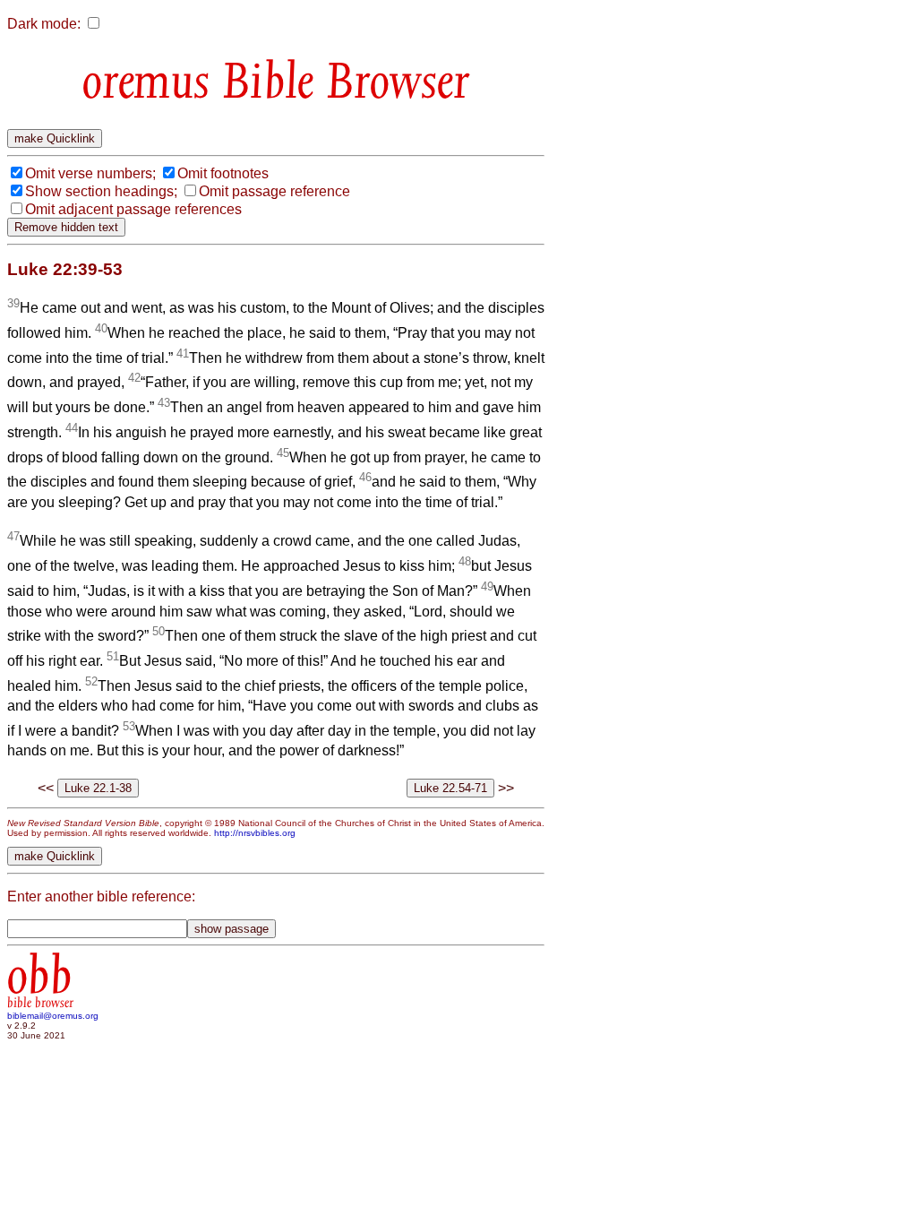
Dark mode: (44, 23)
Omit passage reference (274, 191)
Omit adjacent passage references (133, 209)
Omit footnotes (223, 173)
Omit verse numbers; (90, 173)
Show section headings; (101, 191)
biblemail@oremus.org (53, 1016)
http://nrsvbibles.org (255, 833)
